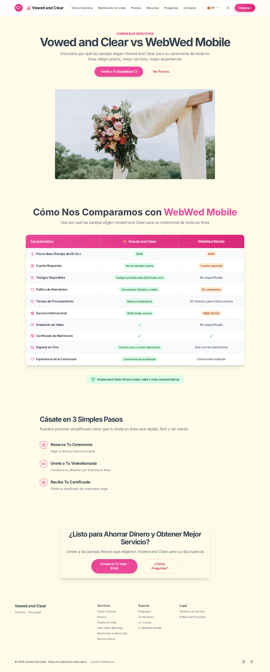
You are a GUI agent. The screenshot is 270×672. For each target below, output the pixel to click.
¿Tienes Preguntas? (160, 566)
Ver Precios (161, 71)
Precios (101, 617)
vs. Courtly (144, 622)
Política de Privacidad (192, 617)
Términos (20, 612)
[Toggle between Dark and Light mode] (228, 8)
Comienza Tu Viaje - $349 (114, 566)
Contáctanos (146, 617)
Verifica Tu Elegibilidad (117, 71)
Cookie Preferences (102, 661)
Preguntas (144, 611)
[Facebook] (251, 662)
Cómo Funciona (106, 611)
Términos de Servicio (192, 611)
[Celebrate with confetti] (18, 8)
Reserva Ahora (106, 638)
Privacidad (34, 612)
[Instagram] (244, 662)
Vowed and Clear (30, 606)
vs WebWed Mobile (150, 628)
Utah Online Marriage (110, 628)
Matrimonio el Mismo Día (112, 633)
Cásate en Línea (107, 622)
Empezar (245, 8)
